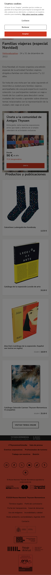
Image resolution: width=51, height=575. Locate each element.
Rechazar (25, 27)
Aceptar (25, 34)
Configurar (25, 20)
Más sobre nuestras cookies (32, 14)
